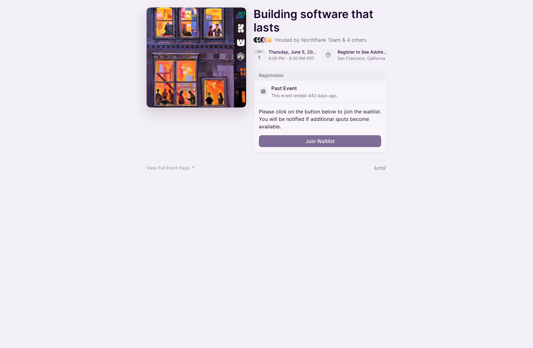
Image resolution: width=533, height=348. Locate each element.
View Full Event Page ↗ (171, 167)
